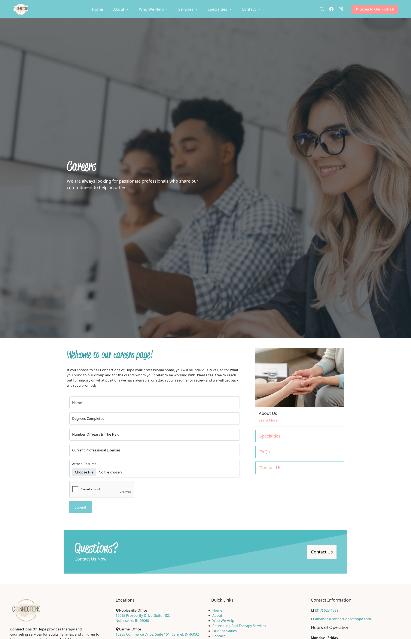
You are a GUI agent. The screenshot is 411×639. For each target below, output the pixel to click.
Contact (218, 636)
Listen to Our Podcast (377, 9)
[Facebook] (331, 9)
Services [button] (186, 9)
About (217, 615)
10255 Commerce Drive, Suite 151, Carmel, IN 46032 (157, 634)
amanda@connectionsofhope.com (343, 619)
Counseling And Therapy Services (239, 625)
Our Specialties (224, 631)
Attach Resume (84, 464)
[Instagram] (341, 9)
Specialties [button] (218, 9)
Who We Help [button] (152, 9)
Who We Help (223, 620)
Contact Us (322, 552)
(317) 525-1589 (326, 610)
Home (97, 9)
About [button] (119, 9)
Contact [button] (249, 9)
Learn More (268, 420)
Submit (80, 507)
